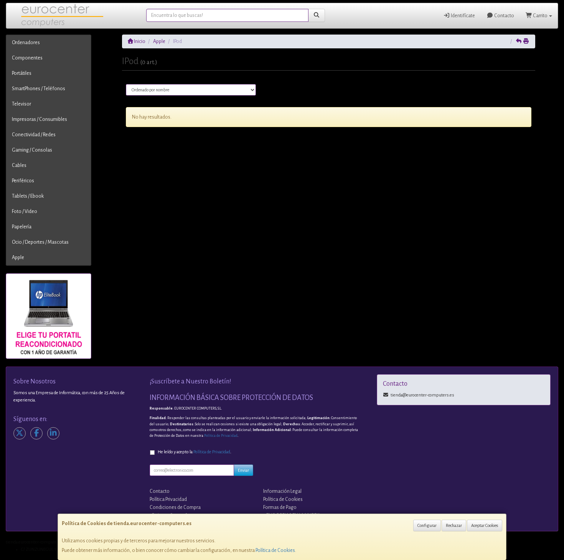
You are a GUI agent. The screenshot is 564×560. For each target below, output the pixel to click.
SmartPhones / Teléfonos (38, 88)
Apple (18, 257)
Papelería (21, 227)
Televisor (21, 104)
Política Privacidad (168, 499)
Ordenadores (26, 42)
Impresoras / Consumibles (39, 119)
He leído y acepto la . (194, 451)
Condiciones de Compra (175, 507)
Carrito (540, 15)
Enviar (243, 470)
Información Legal (282, 491)
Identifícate (462, 15)
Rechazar (454, 525)
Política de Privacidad (220, 436)
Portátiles (21, 73)
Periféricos (23, 180)
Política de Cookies (275, 550)
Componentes (27, 58)
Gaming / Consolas (32, 150)
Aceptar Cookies (484, 525)
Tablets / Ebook (28, 196)
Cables (19, 165)
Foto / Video (24, 211)
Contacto (503, 15)
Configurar (427, 525)
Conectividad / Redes (34, 134)
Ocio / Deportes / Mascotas (40, 242)
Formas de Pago (280, 507)
